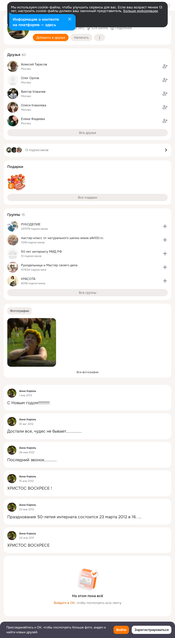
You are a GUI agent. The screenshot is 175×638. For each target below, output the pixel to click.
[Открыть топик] (87, 403)
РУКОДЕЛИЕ (31, 224)
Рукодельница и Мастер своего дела (49, 265)
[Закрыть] (69, 19)
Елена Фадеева (33, 119)
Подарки (15, 166)
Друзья (13, 54)
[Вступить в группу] (165, 226)
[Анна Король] (11, 393)
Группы (13, 214)
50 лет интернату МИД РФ (41, 251)
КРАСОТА (28, 279)
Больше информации (140, 11)
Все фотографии (87, 372)
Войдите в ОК (64, 603)
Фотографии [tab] (19, 311)
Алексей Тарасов (34, 64)
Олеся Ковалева (33, 105)
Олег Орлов (30, 78)
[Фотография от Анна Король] (31, 342)
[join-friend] (165, 66)
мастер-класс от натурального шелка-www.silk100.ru (62, 238)
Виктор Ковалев (33, 92)
